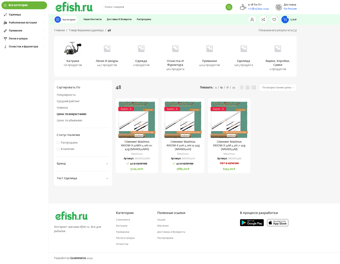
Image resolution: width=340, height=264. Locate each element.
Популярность (66, 95)
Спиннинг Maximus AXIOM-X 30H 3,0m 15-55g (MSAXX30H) (183, 146)
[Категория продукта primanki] (209, 54)
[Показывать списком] (241, 87)
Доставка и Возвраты (171, 232)
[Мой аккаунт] (252, 19)
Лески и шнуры (125, 238)
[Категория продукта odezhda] (141, 54)
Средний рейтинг (68, 101)
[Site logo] (74, 7)
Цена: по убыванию (69, 120)
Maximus (137, 154)
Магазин (163, 226)
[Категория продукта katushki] (73, 54)
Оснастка (122, 244)
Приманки (122, 232)
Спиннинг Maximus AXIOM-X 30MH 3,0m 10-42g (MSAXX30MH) (137, 146)
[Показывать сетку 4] (254, 87)
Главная (59, 30)
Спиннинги (123, 220)
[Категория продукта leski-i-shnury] (107, 54)
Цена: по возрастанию (71, 114)
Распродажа (69, 142)
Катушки (121, 226)
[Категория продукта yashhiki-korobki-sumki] (277, 56)
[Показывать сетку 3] (247, 87)
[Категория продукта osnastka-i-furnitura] (175, 56)
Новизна (62, 107)
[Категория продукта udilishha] (243, 54)
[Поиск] (229, 7)
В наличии (67, 149)
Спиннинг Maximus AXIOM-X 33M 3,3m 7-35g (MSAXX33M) (229, 146)
